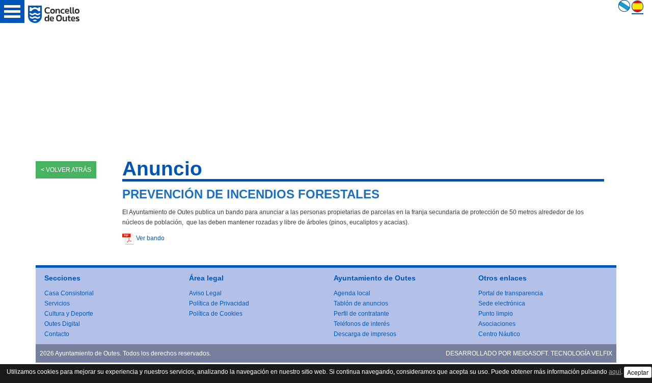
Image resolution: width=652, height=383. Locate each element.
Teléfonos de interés (362, 323)
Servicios (57, 303)
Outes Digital (62, 323)
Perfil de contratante (361, 313)
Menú (12, 11)
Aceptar (637, 372)
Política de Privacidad (219, 303)
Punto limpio (495, 313)
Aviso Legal (205, 293)
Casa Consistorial (69, 293)
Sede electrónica (501, 303)
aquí (615, 371)
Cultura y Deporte (68, 313)
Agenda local (352, 293)
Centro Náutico (499, 334)
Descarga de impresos (365, 334)
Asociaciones (496, 323)
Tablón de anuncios (361, 303)
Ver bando (150, 238)
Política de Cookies (215, 313)
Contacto (56, 334)
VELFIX (601, 353)
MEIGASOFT (530, 353)
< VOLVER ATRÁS (66, 169)
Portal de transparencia (510, 293)
